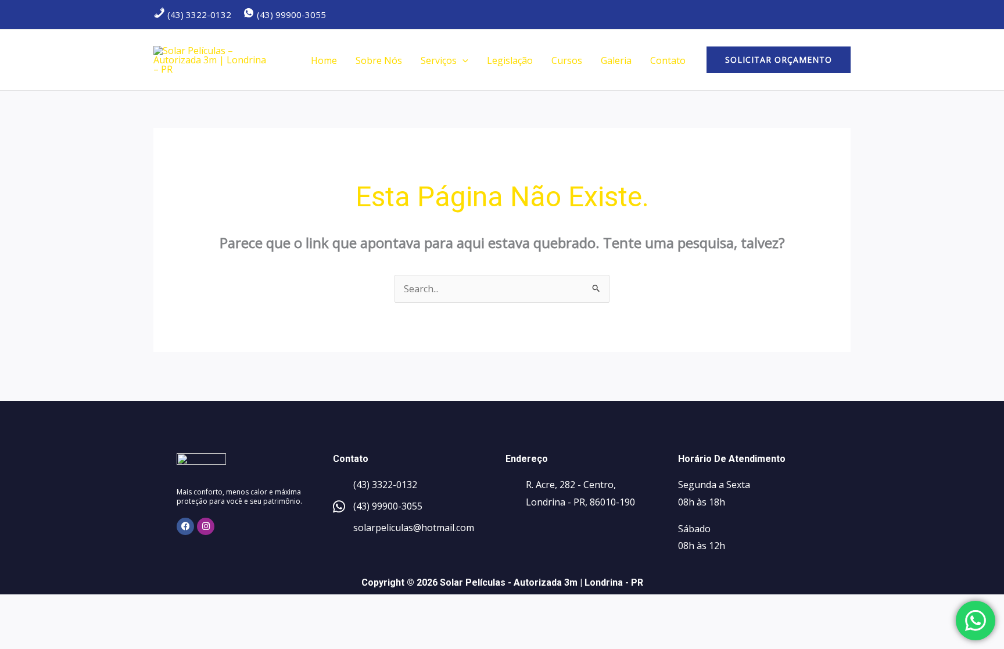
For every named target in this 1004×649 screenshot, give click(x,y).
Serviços (439, 60)
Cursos (566, 60)
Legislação (510, 60)
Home (324, 60)
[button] (462, 60)
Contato (668, 60)
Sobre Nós (379, 60)
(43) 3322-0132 (198, 14)
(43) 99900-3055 (290, 14)
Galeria (616, 60)
